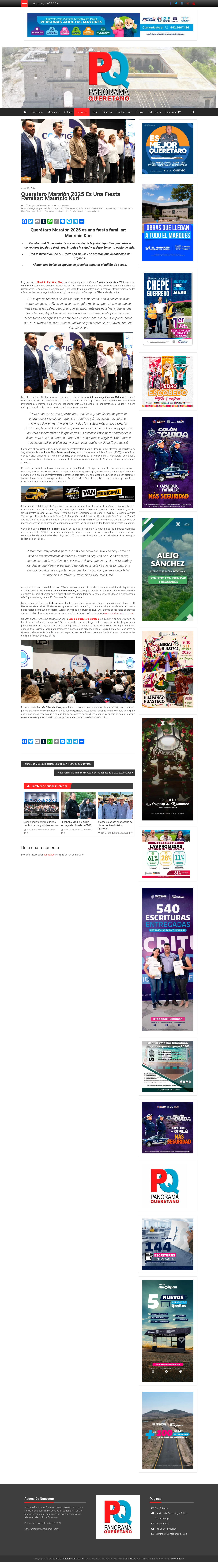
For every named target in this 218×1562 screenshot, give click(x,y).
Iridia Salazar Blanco (48, 211)
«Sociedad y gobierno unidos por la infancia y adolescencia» (41, 823)
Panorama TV (173, 112)
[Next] (186, 308)
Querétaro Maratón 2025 (88, 211)
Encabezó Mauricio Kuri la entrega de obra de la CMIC (76, 823)
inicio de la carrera (120, 208)
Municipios (54, 112)
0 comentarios (63, 205)
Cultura (68, 112)
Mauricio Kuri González (67, 211)
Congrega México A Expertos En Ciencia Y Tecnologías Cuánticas (58, 764)
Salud (95, 112)
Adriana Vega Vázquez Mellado (37, 208)
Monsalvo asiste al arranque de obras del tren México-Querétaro (115, 825)
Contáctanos (124, 112)
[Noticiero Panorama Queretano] (109, 77)
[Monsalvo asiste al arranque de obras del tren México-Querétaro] (115, 805)
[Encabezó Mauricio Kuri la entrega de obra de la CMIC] (78, 805)
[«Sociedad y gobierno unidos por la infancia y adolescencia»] (41, 805)
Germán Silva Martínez (93, 208)
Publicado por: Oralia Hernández (36, 205)
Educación (155, 112)
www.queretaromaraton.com (119, 613)
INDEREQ (108, 208)
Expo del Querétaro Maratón (71, 208)
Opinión (140, 112)
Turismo (107, 112)
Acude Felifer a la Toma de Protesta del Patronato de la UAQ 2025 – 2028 (94, 772)
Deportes (82, 112)
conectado (49, 854)
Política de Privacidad (166, 1528)
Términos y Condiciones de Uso (171, 1534)
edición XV (55, 208)
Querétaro (37, 112)
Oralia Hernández (49, 829)
